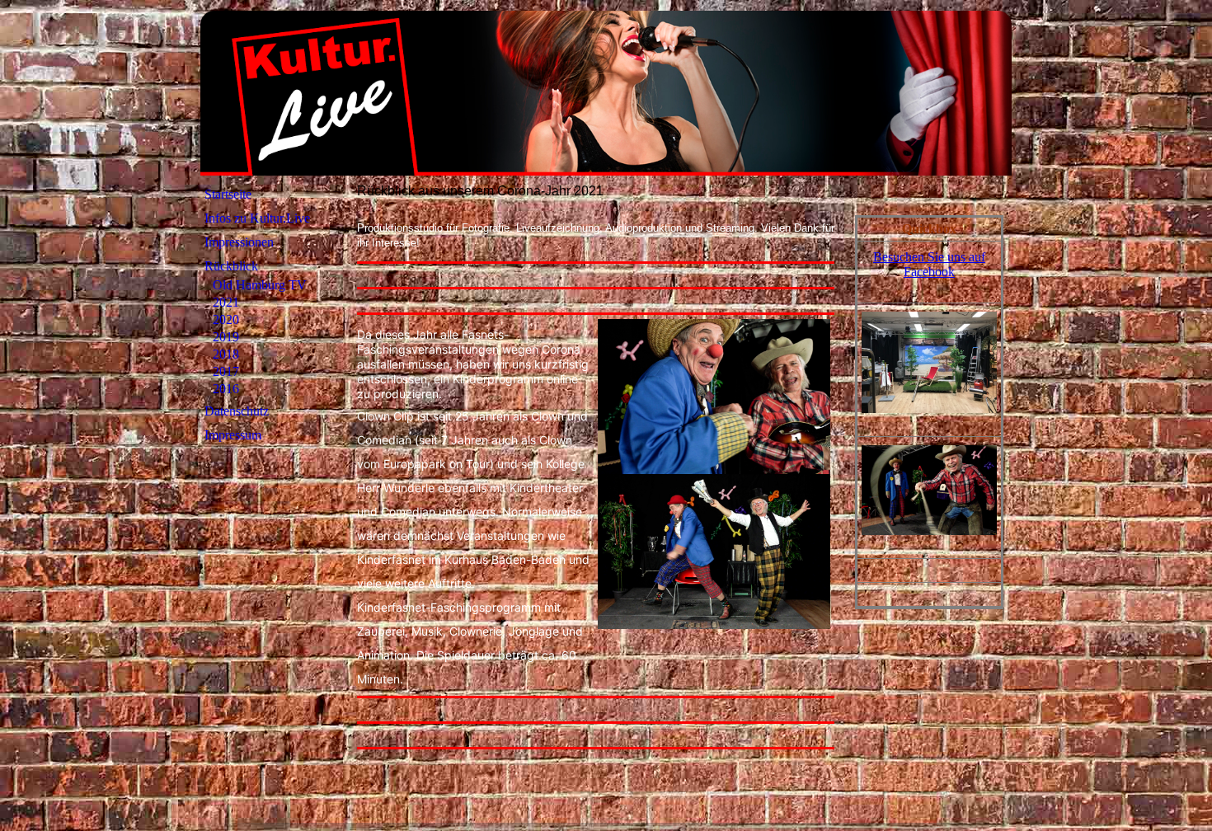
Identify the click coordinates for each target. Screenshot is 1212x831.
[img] (606, 93)
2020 (226, 319)
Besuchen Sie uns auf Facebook (929, 264)
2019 (226, 337)
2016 (226, 389)
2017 (226, 371)
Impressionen (239, 242)
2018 (226, 354)
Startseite (227, 194)
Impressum (232, 435)
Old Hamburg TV (260, 285)
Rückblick (231, 266)
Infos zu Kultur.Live (257, 218)
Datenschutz (236, 411)
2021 (226, 302)
